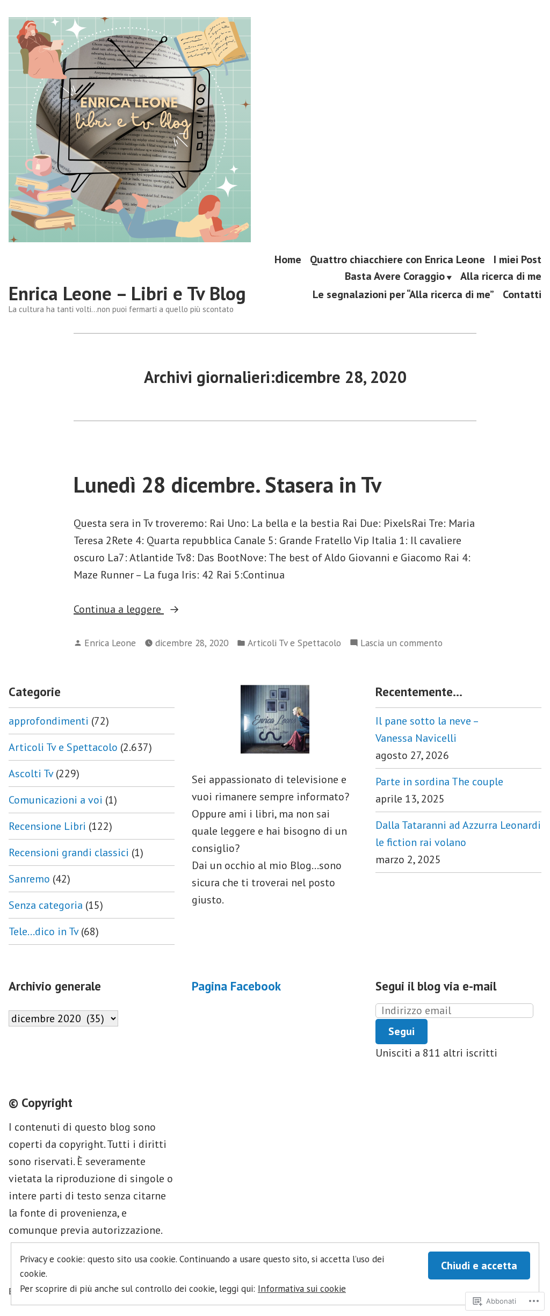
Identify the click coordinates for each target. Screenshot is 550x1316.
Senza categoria (46, 905)
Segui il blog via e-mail (435, 986)
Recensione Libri (47, 826)
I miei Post (517, 259)
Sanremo (29, 879)
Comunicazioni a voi (56, 800)
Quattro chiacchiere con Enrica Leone (397, 259)
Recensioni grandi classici (69, 852)
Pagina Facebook (236, 986)
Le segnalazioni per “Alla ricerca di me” (403, 294)
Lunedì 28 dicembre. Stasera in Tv (227, 484)
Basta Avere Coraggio (395, 277)
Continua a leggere (119, 610)
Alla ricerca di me (500, 277)
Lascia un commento (401, 643)
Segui (401, 1031)
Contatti (522, 294)
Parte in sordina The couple (439, 782)
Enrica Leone (110, 643)
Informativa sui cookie (302, 1288)
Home (287, 259)
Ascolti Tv (31, 773)
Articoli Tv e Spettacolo (294, 643)
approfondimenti (49, 721)
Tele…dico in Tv (43, 931)
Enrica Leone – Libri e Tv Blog (127, 293)
